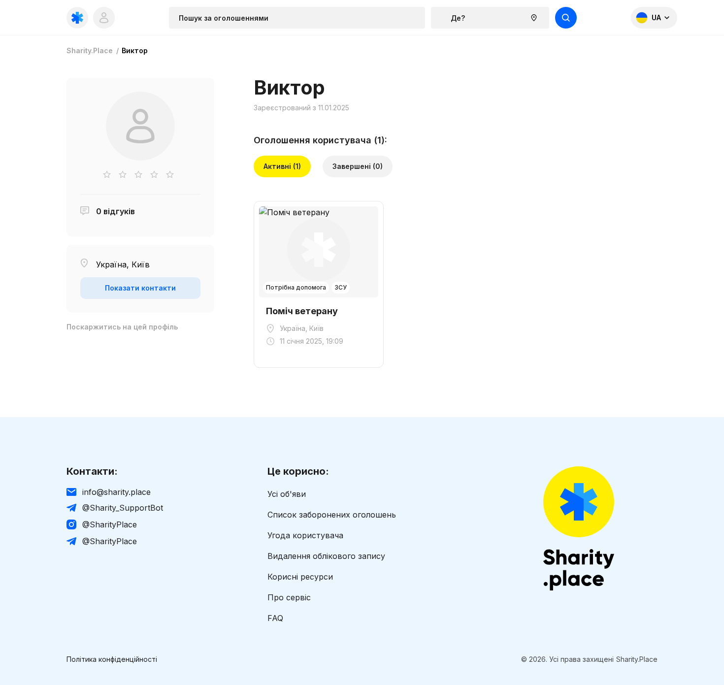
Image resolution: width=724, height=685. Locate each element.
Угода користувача (305, 535)
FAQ (275, 618)
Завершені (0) (357, 166)
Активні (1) (282, 166)
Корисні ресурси (300, 577)
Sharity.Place (89, 50)
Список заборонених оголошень (331, 515)
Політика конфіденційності (111, 659)
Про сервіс (289, 597)
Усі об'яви (286, 494)
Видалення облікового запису (326, 556)
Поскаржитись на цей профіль (122, 327)
